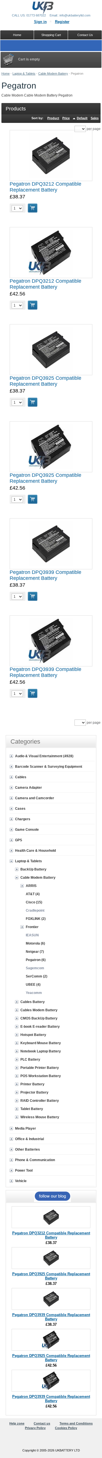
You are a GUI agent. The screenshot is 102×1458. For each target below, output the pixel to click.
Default (82, 118)
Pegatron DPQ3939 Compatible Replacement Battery (45, 575)
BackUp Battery (33, 869)
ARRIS (31, 886)
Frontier (32, 927)
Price (66, 118)
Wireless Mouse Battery (39, 1117)
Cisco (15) (34, 902)
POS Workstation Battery (40, 1076)
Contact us (42, 1423)
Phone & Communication (35, 1160)
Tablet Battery (31, 1109)
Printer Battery (32, 1084)
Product (53, 118)
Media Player (25, 1128)
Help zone (16, 1423)
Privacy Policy (35, 1428)
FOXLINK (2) (36, 919)
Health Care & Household (35, 851)
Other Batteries (27, 1149)
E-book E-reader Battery (40, 1027)
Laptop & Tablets (23, 73)
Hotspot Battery (33, 1035)
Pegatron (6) (36, 960)
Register (62, 22)
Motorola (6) (35, 943)
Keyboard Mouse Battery (40, 1043)
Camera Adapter (28, 788)
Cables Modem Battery (39, 1010)
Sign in (40, 22)
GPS (18, 840)
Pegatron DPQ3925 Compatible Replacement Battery (45, 381)
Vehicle (21, 1181)
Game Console (27, 830)
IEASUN (32, 935)
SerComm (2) (36, 976)
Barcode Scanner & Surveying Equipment (48, 767)
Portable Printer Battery (39, 1068)
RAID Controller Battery (39, 1101)
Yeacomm (34, 993)
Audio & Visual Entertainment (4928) (44, 756)
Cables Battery (32, 1002)
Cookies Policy (66, 1428)
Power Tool (24, 1170)
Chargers (22, 819)
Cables (20, 777)
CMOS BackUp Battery (39, 1018)
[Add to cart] (32, 208)
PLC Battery (30, 1059)
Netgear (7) (35, 952)
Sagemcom (35, 968)
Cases (20, 809)
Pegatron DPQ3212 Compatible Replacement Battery (45, 187)
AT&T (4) (33, 894)
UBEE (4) (33, 985)
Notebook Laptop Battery (40, 1051)
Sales (95, 118)
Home (5, 73)
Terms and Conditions (76, 1423)
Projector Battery (34, 1092)
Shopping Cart (51, 35)
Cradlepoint (35, 910)
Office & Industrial (29, 1139)
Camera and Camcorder (34, 798)
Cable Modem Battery (53, 73)
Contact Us (85, 35)
